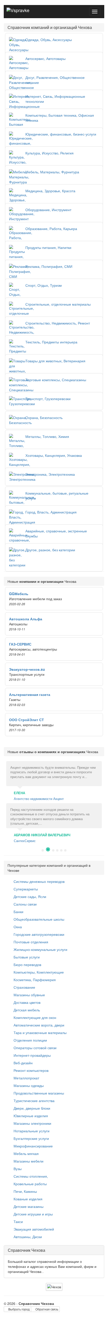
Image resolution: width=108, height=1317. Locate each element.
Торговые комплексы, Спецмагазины (55, 379)
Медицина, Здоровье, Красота (50, 190)
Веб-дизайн (23, 1062)
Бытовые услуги (26, 956)
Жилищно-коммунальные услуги (40, 949)
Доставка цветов (26, 1002)
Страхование (24, 987)
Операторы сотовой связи (35, 1047)
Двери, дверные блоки (31, 1108)
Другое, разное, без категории (50, 549)
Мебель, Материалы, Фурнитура (52, 171)
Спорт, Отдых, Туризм (43, 285)
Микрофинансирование (33, 1145)
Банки (18, 911)
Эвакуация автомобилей (33, 1229)
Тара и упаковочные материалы (40, 1032)
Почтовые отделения (30, 941)
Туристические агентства (34, 1100)
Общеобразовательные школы (38, 919)
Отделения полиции (30, 1040)
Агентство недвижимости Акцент (39, 798)
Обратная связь (46, 1309)
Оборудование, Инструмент (48, 209)
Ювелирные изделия (30, 1115)
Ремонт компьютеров (30, 1070)
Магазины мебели (28, 1161)
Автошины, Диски (27, 1236)
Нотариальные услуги (31, 1130)
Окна (17, 926)
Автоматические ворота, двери (38, 1024)
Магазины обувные (29, 994)
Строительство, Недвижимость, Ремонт (57, 323)
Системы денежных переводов (39, 881)
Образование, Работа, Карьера (51, 228)
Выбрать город (19, 1309)
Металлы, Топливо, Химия (47, 436)
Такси (18, 1221)
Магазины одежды (28, 1085)
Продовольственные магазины (38, 1093)
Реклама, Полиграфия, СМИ (48, 266)
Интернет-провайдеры (32, 1055)
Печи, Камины (25, 1191)
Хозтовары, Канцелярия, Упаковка (53, 455)
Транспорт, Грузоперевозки (48, 398)
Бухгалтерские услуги (31, 1138)
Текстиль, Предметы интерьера (51, 341)
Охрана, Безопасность (44, 417)
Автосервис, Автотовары (45, 58)
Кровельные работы (30, 1183)
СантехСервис (25, 840)
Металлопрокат (26, 1077)
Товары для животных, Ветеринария (55, 360)
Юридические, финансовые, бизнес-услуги (60, 134)
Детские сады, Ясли (29, 896)
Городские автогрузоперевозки (38, 934)
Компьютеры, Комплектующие (38, 972)
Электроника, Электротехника (50, 474)
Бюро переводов (27, 964)
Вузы (17, 1168)
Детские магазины (28, 1206)
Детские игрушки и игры (33, 1213)
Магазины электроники (32, 1123)
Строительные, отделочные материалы (58, 304)
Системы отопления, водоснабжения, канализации (34, 1179)
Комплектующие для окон (34, 1017)
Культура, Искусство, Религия (49, 152)
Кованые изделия (27, 1198)
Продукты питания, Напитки (48, 247)
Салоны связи (25, 904)
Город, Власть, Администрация (51, 512)
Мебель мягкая (26, 1153)
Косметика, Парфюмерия (34, 979)
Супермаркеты (25, 888)
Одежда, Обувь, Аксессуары (48, 39)
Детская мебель (26, 1009)
